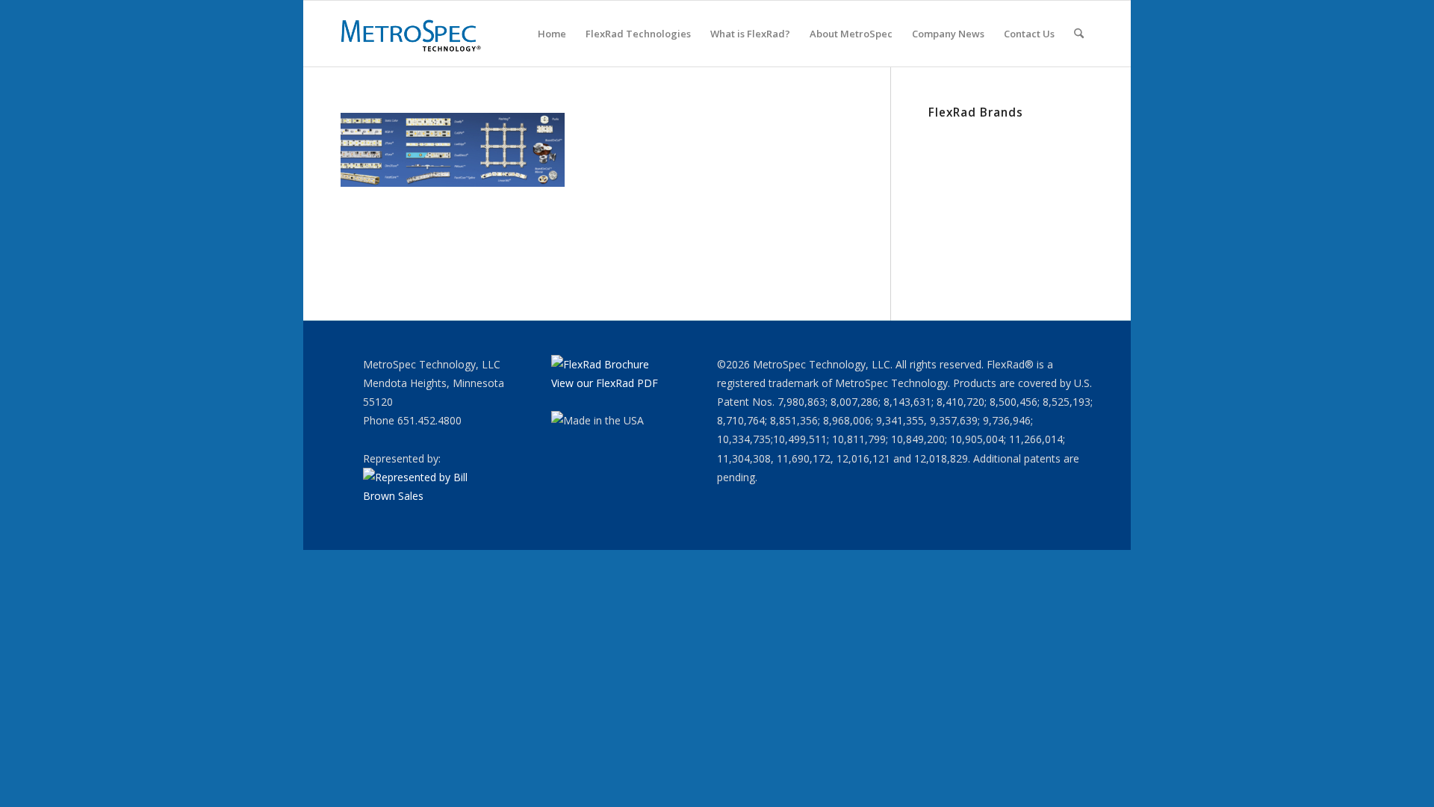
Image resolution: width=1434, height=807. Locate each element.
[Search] (1078, 34)
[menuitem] (552, 34)
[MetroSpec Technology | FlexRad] (412, 34)
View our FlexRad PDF (604, 383)
